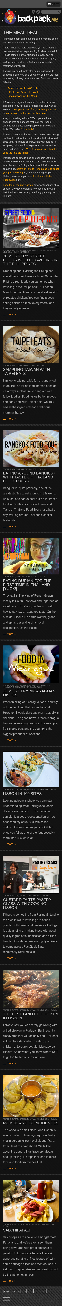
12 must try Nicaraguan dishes (29, 693)
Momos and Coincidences (30, 1123)
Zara (42, 365)
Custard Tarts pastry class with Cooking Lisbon (27, 903)
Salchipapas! (16, 1230)
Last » (6, 1299)
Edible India (26, 129)
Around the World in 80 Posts (25, 250)
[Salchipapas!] (31, 1201)
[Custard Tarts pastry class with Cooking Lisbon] (31, 874)
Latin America (44, 685)
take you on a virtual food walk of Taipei (27, 113)
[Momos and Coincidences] (31, 1096)
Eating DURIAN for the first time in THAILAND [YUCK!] (27, 584)
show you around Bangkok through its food (34, 109)
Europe (15, 790)
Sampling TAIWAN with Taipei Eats (26, 371)
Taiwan (19, 365)
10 (44, 1291)
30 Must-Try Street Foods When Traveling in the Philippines (30, 260)
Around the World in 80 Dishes (24, 88)
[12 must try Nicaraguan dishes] (31, 664)
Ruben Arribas (22, 252)
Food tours (8, 185)
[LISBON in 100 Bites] (31, 769)
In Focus (22, 790)
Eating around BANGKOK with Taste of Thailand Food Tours (29, 477)
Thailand (20, 469)
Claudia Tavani (36, 687)
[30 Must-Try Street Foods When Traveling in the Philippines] (31, 228)
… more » (9, 314)
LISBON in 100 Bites (22, 793)
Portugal (31, 790)
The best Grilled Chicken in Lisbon (30, 1016)
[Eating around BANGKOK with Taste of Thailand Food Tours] (31, 448)
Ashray (6, 1226)
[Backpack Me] (31, 17)
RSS (38, 12)
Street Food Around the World (23, 92)
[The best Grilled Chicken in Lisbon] (31, 989)
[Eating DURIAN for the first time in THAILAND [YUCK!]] (31, 556)
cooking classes (24, 185)
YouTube (34, 12)
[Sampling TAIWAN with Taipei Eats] (31, 344)
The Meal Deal (29, 365)
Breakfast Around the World (22, 96)
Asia (40, 250)
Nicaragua (7, 687)
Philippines (48, 250)
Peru (34, 1225)
